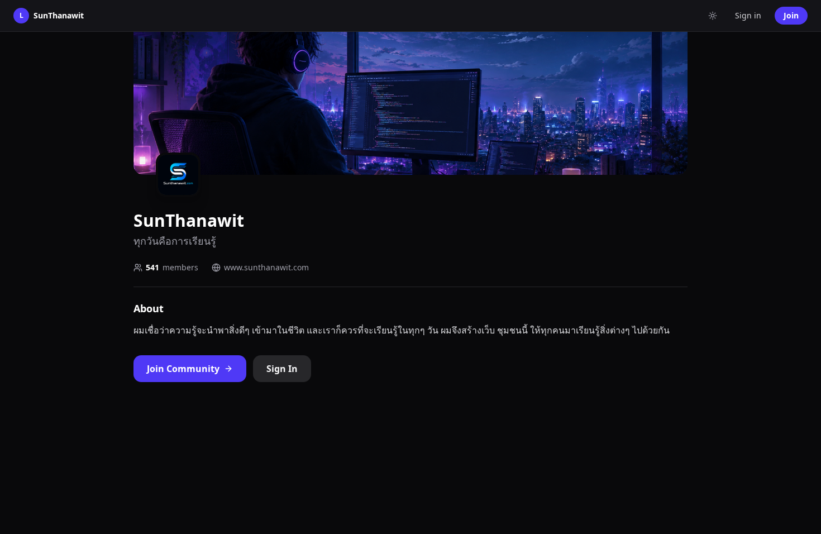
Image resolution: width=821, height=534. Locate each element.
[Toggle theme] (713, 16)
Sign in (748, 15)
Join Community (183, 369)
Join (791, 15)
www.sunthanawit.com (266, 267)
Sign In (282, 369)
